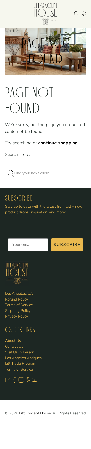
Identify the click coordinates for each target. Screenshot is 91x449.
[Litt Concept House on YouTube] (34, 381)
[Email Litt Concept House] (8, 381)
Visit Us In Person (19, 352)
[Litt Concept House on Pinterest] (28, 381)
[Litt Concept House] (45, 14)
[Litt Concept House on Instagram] (21, 381)
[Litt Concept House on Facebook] (14, 381)
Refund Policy (16, 299)
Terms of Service (19, 304)
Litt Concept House (35, 413)
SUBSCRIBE (67, 244)
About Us (13, 340)
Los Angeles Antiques (23, 357)
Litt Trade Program (20, 363)
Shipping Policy (18, 310)
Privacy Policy (16, 316)
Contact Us (14, 346)
